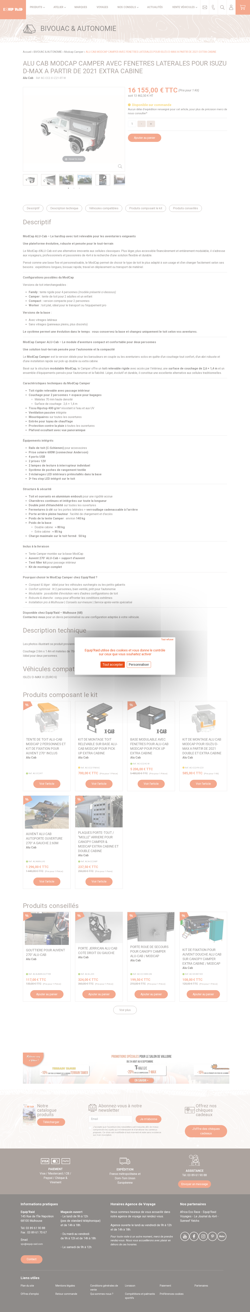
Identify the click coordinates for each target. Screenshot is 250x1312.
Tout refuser (167, 639)
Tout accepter (112, 664)
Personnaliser (139, 664)
